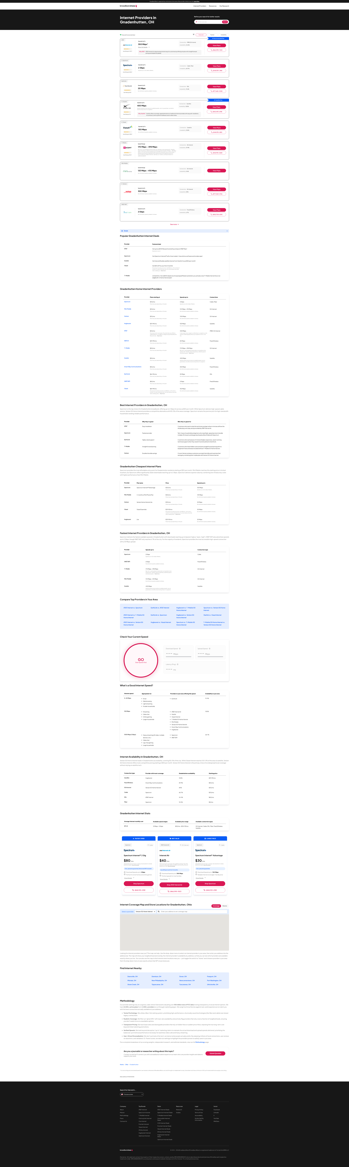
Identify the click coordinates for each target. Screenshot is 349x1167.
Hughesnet (127, 323)
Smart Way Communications (132, 366)
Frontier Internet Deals (164, 1126)
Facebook (217, 1109)
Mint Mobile (127, 309)
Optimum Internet (144, 1136)
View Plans (216, 45)
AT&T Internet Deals (163, 1109)
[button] (199, 6)
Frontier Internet (144, 1124)
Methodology (200, 1042)
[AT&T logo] (127, 45)
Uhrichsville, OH (212, 984)
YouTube (216, 1118)
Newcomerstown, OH (187, 980)
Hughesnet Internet (145, 1133)
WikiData (216, 1121)
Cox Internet (143, 1121)
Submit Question (215, 1053)
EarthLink (127, 374)
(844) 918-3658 (217, 153)
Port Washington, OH (214, 980)
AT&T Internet (143, 1109)
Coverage (216, 906)
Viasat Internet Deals (163, 1129)
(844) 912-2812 (217, 132)
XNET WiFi (127, 381)
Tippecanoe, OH (157, 984)
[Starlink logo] (127, 106)
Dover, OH (183, 976)
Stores (224, 906)
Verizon (126, 316)
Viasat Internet (143, 1127)
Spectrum (127, 301)
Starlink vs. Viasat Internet (212, 615)
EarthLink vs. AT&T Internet (160, 608)
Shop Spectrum (138, 884)
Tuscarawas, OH (185, 984)
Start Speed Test (141, 660)
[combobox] (193, 911)
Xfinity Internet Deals (163, 1132)
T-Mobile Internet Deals (164, 1115)
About (122, 1109)
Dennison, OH (156, 976)
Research (179, 1109)
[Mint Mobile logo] (127, 171)
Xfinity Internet (143, 1130)
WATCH (126, 341)
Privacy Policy (199, 1109)
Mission (122, 1112)
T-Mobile (127, 348)
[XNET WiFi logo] (127, 212)
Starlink (126, 358)
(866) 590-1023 (217, 50)
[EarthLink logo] (127, 86)
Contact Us (123, 1121)
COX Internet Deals (163, 1123)
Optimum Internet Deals (164, 1139)
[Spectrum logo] (127, 65)
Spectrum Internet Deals (165, 1112)
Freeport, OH (211, 976)
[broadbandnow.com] (128, 6)
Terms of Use (199, 1112)
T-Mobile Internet (144, 1115)
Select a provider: (128, 911)
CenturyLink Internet (145, 1118)
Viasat (126, 388)
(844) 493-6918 (217, 111)
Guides (178, 1112)
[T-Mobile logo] (127, 148)
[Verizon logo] (127, 192)
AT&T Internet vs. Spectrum (133, 608)
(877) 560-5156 (217, 194)
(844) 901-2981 (217, 70)
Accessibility (199, 1115)
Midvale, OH (132, 980)
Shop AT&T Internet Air (174, 885)
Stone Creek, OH (133, 984)
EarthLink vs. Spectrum (159, 615)
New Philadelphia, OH (159, 980)
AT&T (125, 331)
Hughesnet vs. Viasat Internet (161, 622)
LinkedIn (216, 1112)
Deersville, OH (133, 976)
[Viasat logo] (127, 127)
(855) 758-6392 (217, 214)
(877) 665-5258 (217, 91)
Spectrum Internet (144, 1112)
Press (121, 1118)
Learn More (196, 1)
